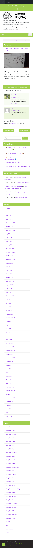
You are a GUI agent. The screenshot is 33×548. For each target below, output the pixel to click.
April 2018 (9, 416)
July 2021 (8, 299)
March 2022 (9, 292)
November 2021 (10, 296)
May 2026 (8, 215)
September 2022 (10, 281)
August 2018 (9, 401)
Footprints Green (18, 40)
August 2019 (9, 361)
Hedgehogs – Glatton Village (14, 186)
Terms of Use (5, 543)
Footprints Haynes (11, 449)
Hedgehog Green (10, 485)
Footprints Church (11, 434)
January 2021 (9, 310)
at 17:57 (15, 97)
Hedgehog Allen (10, 463)
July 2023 (8, 266)
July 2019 (8, 365)
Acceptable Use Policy (20, 543)
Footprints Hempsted (11, 452)
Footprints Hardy (10, 445)
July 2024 (8, 234)
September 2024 (10, 230)
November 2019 (10, 350)
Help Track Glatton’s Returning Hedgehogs (18, 166)
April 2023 (9, 270)
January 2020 (9, 343)
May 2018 (8, 412)
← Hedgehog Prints (8, 130)
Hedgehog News (10, 492)
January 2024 (9, 244)
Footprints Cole (10, 438)
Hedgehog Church (11, 474)
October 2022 (9, 277)
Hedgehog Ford (10, 481)
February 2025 (10, 219)
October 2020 (9, 314)
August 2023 (9, 263)
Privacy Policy (12, 543)
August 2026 (9, 208)
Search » (25, 138)
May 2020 (8, 332)
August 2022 (9, 285)
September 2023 (10, 259)
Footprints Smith (10, 456)
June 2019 (8, 368)
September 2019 (10, 358)
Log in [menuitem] (2, 2)
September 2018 (10, 398)
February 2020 (10, 339)
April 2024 (9, 237)
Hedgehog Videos (11, 511)
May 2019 (8, 372)
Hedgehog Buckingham (12, 467)
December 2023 (10, 248)
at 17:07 (15, 110)
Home (5, 40)
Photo (7, 525)
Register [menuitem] (8, 2)
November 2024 (10, 223)
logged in (12, 123)
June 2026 (8, 212)
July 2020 (8, 325)
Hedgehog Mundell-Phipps (13, 489)
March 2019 (9, 379)
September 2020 (10, 317)
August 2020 (9, 321)
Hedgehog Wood (10, 518)
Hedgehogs (9, 521)
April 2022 (9, 288)
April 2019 (9, 376)
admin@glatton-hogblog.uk (18, 6)
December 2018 (10, 387)
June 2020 (8, 328)
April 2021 (9, 307)
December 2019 (10, 347)
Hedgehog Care (10, 470)
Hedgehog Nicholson (12, 496)
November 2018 (10, 390)
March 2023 (9, 274)
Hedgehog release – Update (13, 162)
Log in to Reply (14, 103)
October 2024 (9, 226)
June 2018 (8, 409)
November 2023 (10, 252)
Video (7, 532)
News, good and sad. (21, 197)
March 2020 (9, 336)
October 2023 (9, 255)
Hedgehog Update (11, 507)
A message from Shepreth (22, 182)
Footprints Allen (10, 430)
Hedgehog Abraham (11, 459)
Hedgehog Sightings (11, 503)
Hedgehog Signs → (24, 130)
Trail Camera (9, 529)
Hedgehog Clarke (10, 478)
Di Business (11, 545)
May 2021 (8, 303)
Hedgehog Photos (11, 500)
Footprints (10, 40)
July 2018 (8, 405)
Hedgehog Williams (11, 514)
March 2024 (9, 241)
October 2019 (9, 354)
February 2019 (10, 383)
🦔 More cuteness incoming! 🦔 (15, 153)
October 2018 (9, 394)
